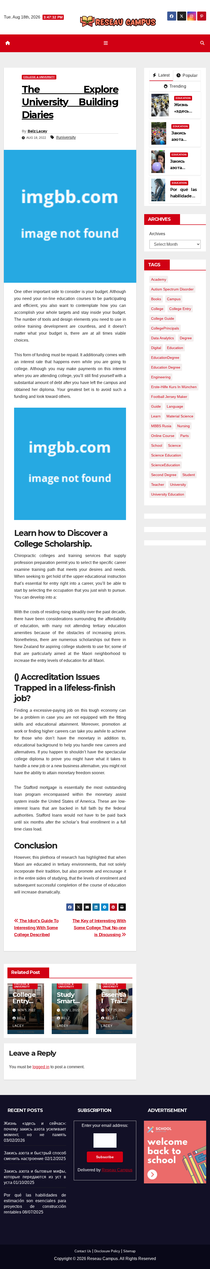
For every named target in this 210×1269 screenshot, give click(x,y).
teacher (157, 484)
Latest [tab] (163, 75)
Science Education (166, 455)
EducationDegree (165, 357)
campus (174, 299)
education (175, 348)
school (156, 445)
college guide (162, 318)
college (157, 309)
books (156, 299)
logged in (41, 1067)
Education (183, 98)
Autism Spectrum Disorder (172, 289)
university (178, 484)
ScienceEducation (165, 465)
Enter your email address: (105, 1147)
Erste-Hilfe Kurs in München (174, 387)
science (174, 445)
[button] (202, 43)
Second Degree (163, 475)
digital (156, 348)
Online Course (162, 436)
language (175, 406)
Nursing (183, 426)
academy (158, 279)
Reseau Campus (117, 1170)
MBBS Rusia (161, 426)
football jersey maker (169, 397)
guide (156, 406)
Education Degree (165, 367)
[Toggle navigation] (106, 43)
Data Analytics (162, 338)
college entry (180, 309)
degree (186, 338)
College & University (39, 77)
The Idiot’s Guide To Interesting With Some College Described (36, 927)
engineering (161, 377)
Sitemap (129, 1251)
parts (184, 436)
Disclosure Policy (107, 1251)
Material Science (179, 416)
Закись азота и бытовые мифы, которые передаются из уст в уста (35, 1177)
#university (66, 137)
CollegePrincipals (165, 328)
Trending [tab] (177, 86)
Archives (157, 234)
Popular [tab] (189, 75)
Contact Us (83, 1251)
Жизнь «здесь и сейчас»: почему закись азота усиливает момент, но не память (35, 1129)
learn (156, 416)
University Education (167, 494)
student (188, 475)
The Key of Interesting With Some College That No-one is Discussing (99, 927)
